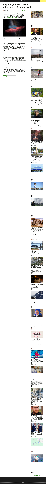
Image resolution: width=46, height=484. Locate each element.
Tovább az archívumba (37, 475)
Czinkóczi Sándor (6, 10)
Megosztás (23, 10)
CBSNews (4, 73)
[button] (5, 76)
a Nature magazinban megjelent (11, 17)
